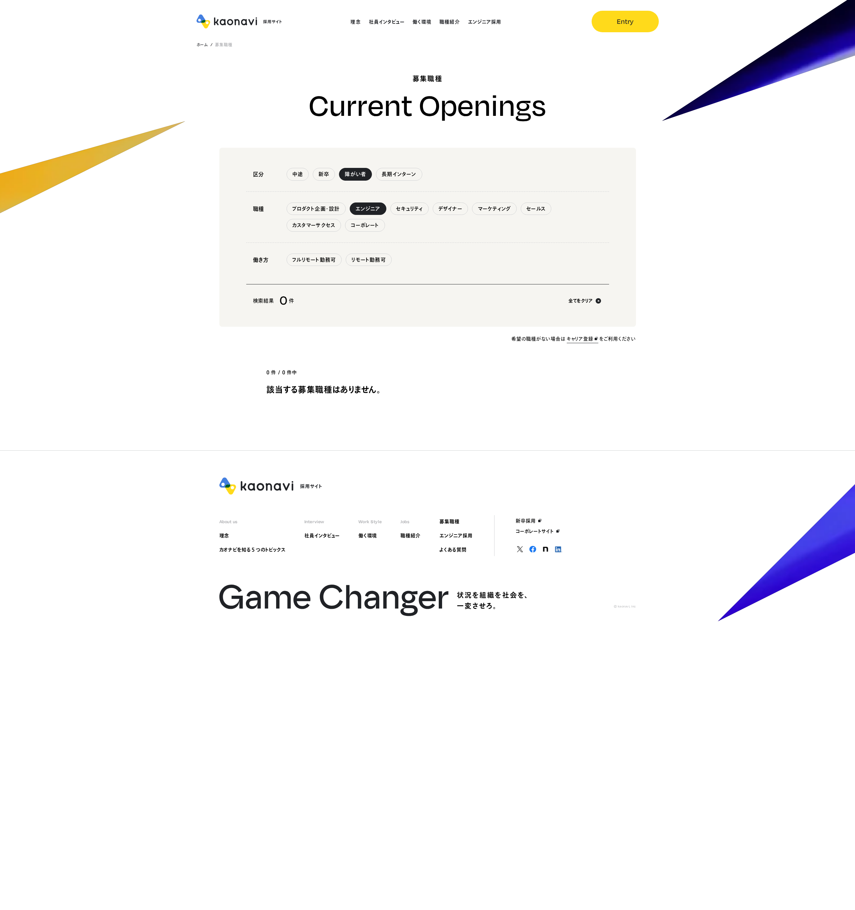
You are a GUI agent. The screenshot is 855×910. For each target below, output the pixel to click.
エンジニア (368, 208)
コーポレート (365, 225)
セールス (536, 208)
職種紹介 (410, 535)
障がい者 (355, 174)
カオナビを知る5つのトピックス (252, 549)
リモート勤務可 (368, 259)
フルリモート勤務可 (314, 259)
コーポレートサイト (535, 531)
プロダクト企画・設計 (316, 208)
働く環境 (367, 535)
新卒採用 (526, 520)
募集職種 (449, 521)
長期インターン (399, 174)
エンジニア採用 (456, 535)
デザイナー (450, 208)
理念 (224, 535)
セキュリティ (409, 208)
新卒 (323, 174)
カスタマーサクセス (314, 225)
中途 (297, 174)
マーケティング (494, 208)
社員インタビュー (322, 535)
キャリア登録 (580, 338)
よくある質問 (453, 549)
